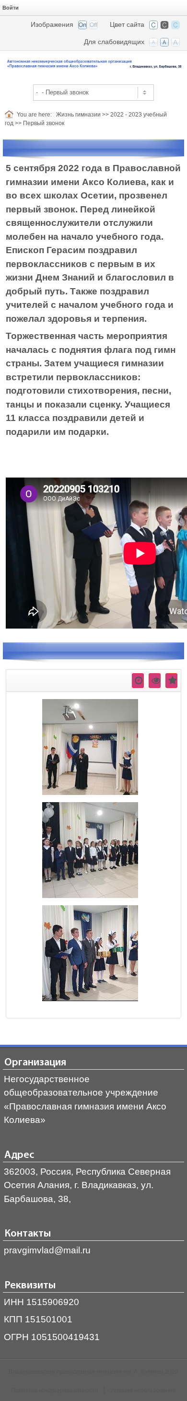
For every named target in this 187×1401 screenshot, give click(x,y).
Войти (10, 8)
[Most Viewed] (155, 680)
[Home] (11, 114)
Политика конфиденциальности (54, 1390)
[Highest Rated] (171, 680)
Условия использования (143, 1390)
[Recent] (138, 680)
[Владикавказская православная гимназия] (93, 64)
